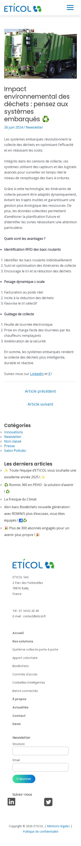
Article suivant (40, 404)
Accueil (18, 633)
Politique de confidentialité (40, 831)
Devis (16, 724)
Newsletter (34, 127)
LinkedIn (37, 373)
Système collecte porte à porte (35, 649)
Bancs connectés (25, 691)
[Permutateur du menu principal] (70, 7)
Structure (18, 744)
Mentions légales (58, 826)
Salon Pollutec (15, 450)
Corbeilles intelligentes (28, 682)
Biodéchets (20, 666)
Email (16, 760)
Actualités (20, 707)
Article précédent (40, 391)
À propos (19, 699)
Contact (19, 716)
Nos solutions (22, 641)
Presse (9, 446)
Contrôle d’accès (24, 674)
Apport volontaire (25, 658)
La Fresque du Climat (20, 499)
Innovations (13, 432)
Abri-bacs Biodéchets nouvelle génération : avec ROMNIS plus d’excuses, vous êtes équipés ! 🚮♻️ (37, 514)
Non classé (12, 441)
